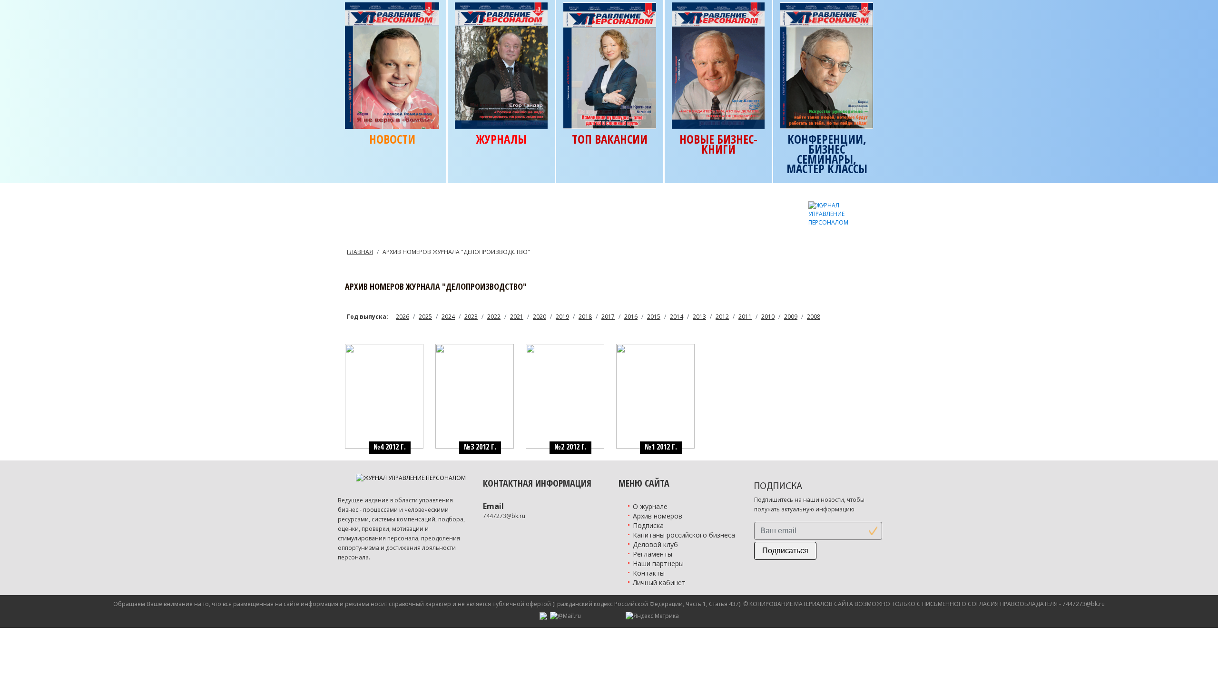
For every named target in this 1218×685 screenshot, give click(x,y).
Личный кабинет (659, 582)
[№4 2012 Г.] (384, 395)
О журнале (650, 506)
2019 (562, 317)
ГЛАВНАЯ (360, 252)
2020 (539, 317)
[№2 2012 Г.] (565, 395)
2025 (425, 317)
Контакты (649, 572)
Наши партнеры (658, 563)
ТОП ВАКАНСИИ (610, 139)
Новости (392, 139)
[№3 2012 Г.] (474, 395)
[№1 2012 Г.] (655, 395)
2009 (790, 317)
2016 (631, 317)
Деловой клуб (655, 544)
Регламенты (652, 553)
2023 (471, 317)
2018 (585, 317)
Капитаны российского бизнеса (684, 534)
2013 (699, 317)
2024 (448, 317)
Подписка (648, 525)
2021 (516, 317)
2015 (653, 317)
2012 (722, 317)
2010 (768, 317)
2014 (676, 317)
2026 (402, 317)
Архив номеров (657, 515)
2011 (745, 317)
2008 (813, 317)
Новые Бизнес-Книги (718, 144)
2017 (608, 317)
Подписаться (785, 551)
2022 (494, 317)
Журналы (501, 139)
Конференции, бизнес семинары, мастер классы (826, 154)
